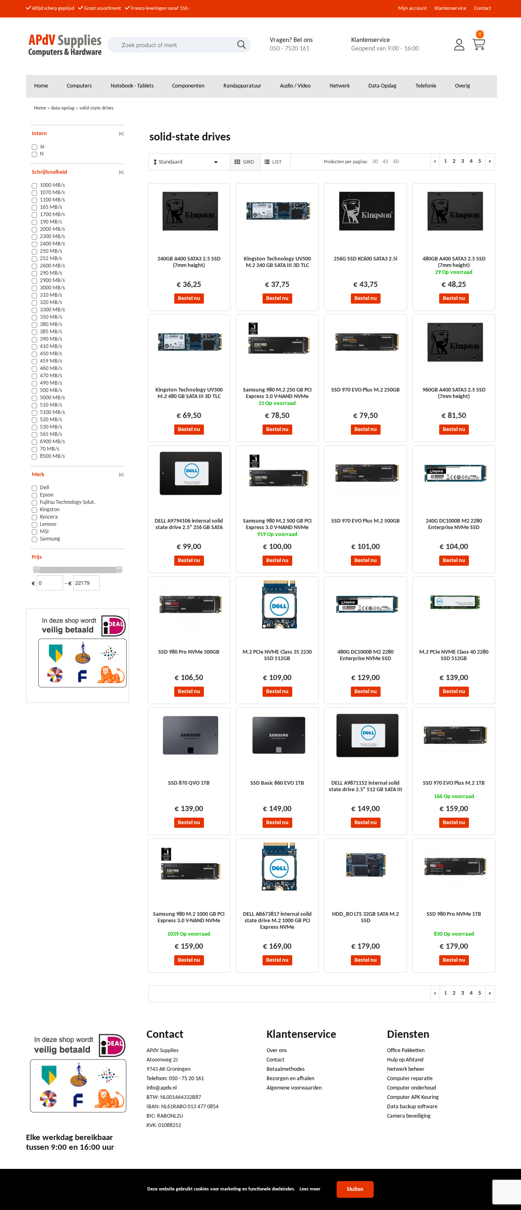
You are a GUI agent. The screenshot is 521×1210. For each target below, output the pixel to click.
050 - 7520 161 (289, 49)
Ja (42, 147)
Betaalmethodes (285, 1069)
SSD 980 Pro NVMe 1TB (454, 914)
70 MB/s (49, 449)
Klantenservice (450, 8)
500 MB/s (51, 390)
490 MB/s (51, 383)
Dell (44, 488)
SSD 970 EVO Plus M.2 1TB (454, 783)
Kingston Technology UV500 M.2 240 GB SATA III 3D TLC (277, 262)
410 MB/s (51, 347)
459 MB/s (51, 361)
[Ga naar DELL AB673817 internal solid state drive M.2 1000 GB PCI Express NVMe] (279, 891)
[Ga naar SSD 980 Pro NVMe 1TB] (455, 891)
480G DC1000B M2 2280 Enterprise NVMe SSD (365, 655)
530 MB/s (51, 427)
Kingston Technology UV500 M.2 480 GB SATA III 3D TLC (189, 393)
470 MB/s (51, 376)
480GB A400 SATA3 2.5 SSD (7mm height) (454, 262)
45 (385, 162)
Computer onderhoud (411, 1088)
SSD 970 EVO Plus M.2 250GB (365, 390)
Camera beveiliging (409, 1116)
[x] (121, 133)
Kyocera (49, 517)
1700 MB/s (52, 215)
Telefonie (426, 86)
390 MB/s (51, 339)
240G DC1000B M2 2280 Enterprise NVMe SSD (454, 524)
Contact (482, 8)
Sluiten (355, 1189)
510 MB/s (51, 405)
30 (375, 162)
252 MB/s (51, 259)
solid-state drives (96, 108)
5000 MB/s (52, 398)
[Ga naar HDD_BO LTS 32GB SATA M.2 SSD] (367, 891)
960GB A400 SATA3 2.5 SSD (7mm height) (454, 393)
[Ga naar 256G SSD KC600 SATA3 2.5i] (367, 236)
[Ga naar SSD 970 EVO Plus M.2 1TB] (455, 760)
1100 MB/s (52, 200)
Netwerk (340, 86)
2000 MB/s (52, 229)
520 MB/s (51, 420)
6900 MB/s (52, 442)
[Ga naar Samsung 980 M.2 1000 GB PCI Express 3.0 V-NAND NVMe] (190, 891)
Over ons (277, 1051)
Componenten (188, 86)
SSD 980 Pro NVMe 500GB (188, 652)
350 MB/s (51, 317)
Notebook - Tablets (132, 86)
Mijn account (412, 8)
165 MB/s (51, 207)
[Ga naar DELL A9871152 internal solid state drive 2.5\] (367, 760)
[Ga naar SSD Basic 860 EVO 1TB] (278, 760)
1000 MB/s (52, 185)
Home (41, 86)
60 (396, 162)
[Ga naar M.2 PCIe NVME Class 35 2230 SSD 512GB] (279, 629)
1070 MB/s (52, 193)
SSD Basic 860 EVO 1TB (277, 783)
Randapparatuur (242, 86)
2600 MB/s (52, 266)
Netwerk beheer (406, 1069)
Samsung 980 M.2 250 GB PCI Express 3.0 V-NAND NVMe (277, 393)
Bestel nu (189, 298)
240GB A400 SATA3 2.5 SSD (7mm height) (189, 262)
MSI (44, 532)
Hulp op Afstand (405, 1060)
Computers (79, 86)
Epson (46, 495)
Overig (462, 86)
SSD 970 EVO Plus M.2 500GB (365, 521)
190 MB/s (51, 222)
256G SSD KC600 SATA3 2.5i (365, 259)
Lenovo (48, 524)
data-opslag (62, 108)
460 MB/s (51, 368)
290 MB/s (51, 273)
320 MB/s (51, 303)
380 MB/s (51, 325)
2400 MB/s (52, 244)
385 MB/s (51, 332)
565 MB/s (51, 434)
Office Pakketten (406, 1051)
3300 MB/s (52, 310)
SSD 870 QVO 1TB (189, 783)
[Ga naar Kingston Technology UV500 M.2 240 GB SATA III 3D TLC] (278, 236)
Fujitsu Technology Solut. (68, 502)
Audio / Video (295, 86)
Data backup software (412, 1107)
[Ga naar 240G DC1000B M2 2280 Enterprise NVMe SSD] (455, 498)
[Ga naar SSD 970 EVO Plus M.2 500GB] (367, 498)
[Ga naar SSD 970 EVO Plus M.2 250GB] (367, 367)
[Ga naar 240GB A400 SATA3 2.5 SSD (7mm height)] (190, 236)
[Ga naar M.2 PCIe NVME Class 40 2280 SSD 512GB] (455, 629)
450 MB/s (51, 354)
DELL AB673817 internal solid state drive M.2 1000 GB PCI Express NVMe (277, 920)
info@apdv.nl (162, 1088)
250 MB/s (51, 251)
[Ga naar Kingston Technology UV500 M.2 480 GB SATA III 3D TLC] (190, 367)
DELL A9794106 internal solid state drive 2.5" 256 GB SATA (189, 524)
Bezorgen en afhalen (290, 1079)
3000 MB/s (52, 288)
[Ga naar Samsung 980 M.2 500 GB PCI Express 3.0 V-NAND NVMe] (278, 498)
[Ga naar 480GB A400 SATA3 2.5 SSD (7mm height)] (455, 236)
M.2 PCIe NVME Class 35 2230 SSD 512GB (277, 655)
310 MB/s (51, 295)
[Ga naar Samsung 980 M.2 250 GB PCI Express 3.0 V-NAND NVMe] (278, 367)
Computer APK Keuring (413, 1097)
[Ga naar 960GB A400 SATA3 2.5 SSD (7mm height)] (455, 367)
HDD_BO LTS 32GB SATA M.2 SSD (365, 917)
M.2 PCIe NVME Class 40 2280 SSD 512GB (453, 655)
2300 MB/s (52, 237)
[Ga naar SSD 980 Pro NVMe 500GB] (190, 629)
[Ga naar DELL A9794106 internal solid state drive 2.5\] (190, 498)
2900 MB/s (52, 281)
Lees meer (310, 1189)
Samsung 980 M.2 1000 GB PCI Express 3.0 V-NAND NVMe (189, 917)
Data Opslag (382, 86)
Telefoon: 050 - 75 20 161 (175, 1079)
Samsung (50, 539)
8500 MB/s (52, 456)
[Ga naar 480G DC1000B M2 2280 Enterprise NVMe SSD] (367, 629)
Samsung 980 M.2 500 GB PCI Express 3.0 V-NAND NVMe (277, 524)
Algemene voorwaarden (294, 1088)
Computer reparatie (410, 1079)
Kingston (49, 510)
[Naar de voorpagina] (65, 59)
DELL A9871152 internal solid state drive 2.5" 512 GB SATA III (365, 786)
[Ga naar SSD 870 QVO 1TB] (190, 760)
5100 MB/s (52, 412)
